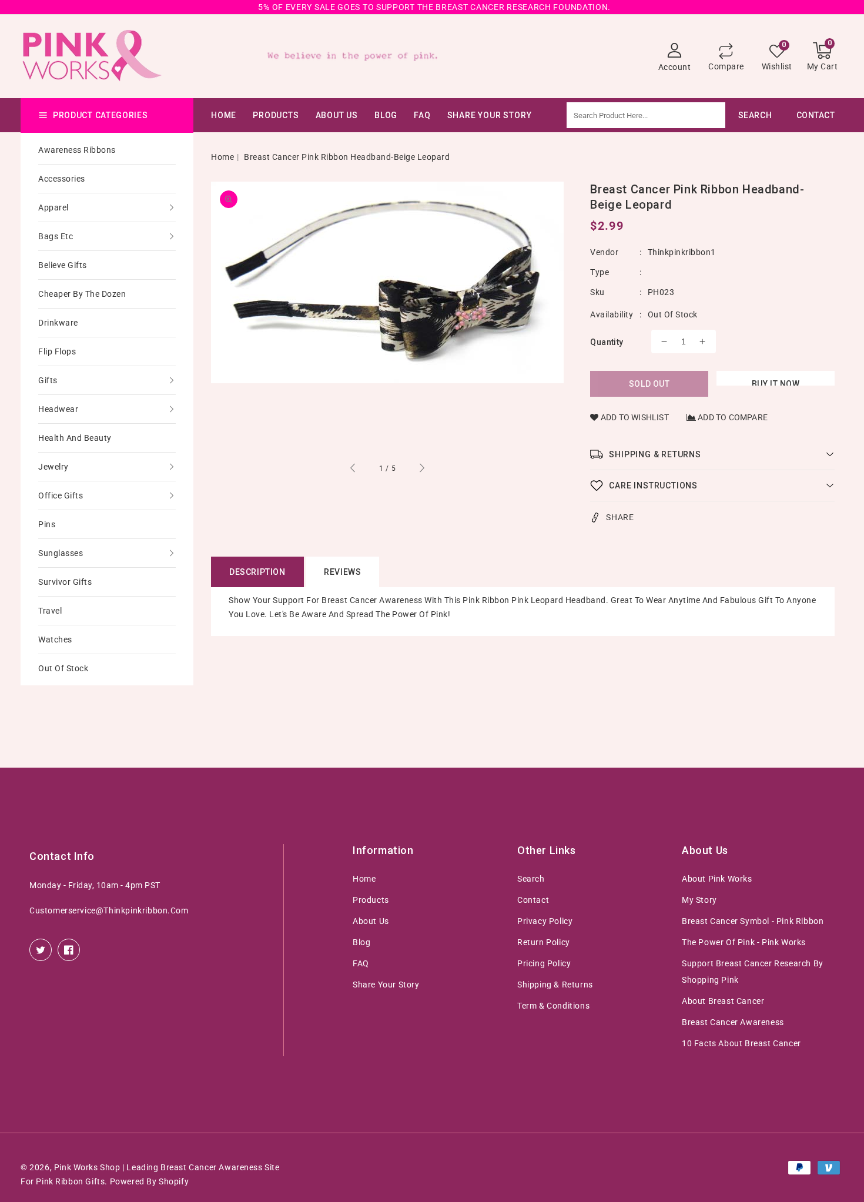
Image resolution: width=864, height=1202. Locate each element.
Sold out (649, 384)
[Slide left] (353, 469)
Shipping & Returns (555, 984)
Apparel (53, 207)
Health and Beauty (75, 438)
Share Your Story (386, 984)
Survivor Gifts (65, 582)
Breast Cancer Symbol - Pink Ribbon (752, 921)
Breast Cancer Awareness (733, 1022)
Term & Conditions (553, 1005)
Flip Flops (57, 351)
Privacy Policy (544, 921)
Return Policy (543, 942)
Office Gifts (60, 495)
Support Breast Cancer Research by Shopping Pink (752, 972)
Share (620, 517)
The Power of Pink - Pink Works (744, 942)
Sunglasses (60, 553)
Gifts (48, 380)
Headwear (58, 409)
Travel (50, 610)
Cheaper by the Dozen (82, 294)
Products (276, 115)
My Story (699, 900)
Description (257, 572)
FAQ (361, 963)
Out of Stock (63, 668)
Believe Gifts (62, 265)
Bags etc (55, 236)
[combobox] (675, 115)
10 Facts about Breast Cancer (741, 1043)
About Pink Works (717, 878)
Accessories (61, 178)
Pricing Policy (544, 963)
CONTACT (815, 115)
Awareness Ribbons (77, 150)
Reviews (342, 572)
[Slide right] (421, 469)
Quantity (606, 342)
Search (531, 878)
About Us (337, 115)
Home (222, 157)
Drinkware (58, 322)
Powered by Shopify (149, 1181)
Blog (361, 942)
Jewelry (53, 466)
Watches (55, 639)
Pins (46, 524)
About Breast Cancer (723, 1001)
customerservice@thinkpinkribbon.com (109, 910)
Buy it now (776, 382)
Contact (533, 900)
